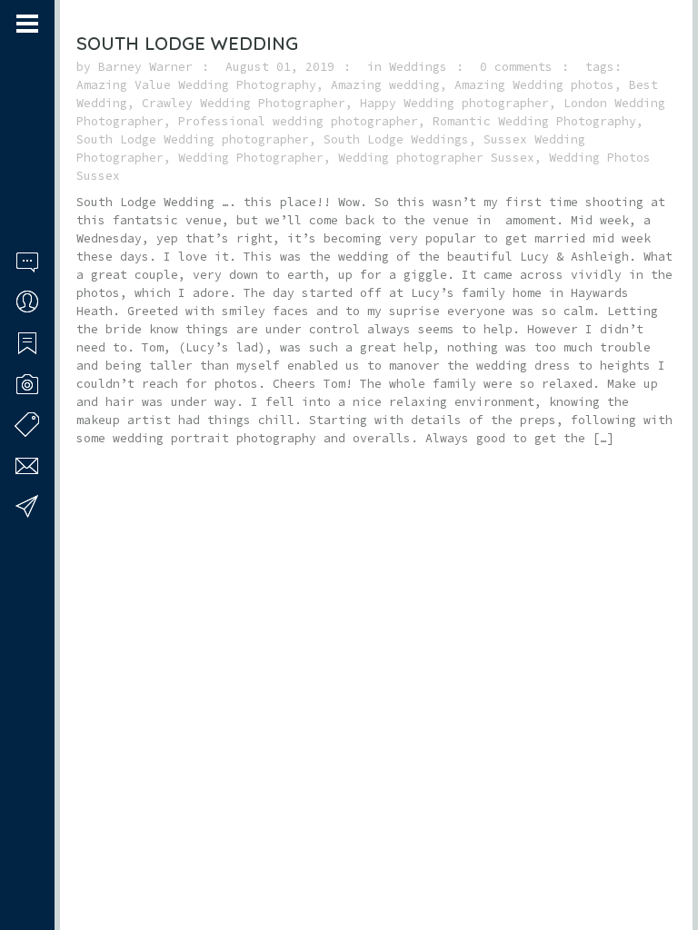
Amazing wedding (385, 85)
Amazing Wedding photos (534, 85)
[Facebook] (22, 860)
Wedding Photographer (251, 157)
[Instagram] (46, 860)
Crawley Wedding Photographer (243, 103)
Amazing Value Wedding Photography (196, 85)
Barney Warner (145, 66)
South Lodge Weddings (396, 139)
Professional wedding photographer (298, 121)
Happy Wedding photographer (454, 103)
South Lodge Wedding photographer (192, 139)
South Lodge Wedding (187, 43)
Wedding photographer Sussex (436, 157)
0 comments (516, 66)
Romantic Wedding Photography (534, 121)
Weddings (418, 66)
